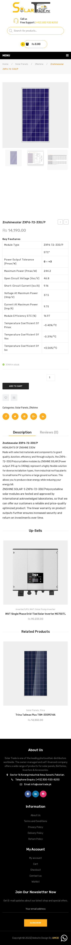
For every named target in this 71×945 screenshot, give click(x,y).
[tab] (22, 432)
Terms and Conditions (35, 821)
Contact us (36, 875)
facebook (28, 794)
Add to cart (15, 386)
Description (22, 432)
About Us (35, 815)
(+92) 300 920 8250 (46, 22)
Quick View (62, 544)
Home (5, 64)
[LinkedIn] (42, 416)
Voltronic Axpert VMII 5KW (66, 222)
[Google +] (33, 416)
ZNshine (39, 64)
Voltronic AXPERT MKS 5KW (60, 222)
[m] (57, 160)
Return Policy (35, 839)
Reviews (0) (49, 432)
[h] (35, 158)
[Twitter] (15, 416)
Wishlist (36, 881)
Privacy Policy (35, 827)
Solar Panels (21, 64)
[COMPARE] (14, 397)
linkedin (35, 794)
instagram (43, 794)
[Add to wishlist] (5, 397)
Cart (35, 864)
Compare (49, 613)
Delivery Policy (35, 833)
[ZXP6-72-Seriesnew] (13, 158)
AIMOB (55, 938)
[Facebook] (5, 416)
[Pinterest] (24, 416)
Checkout (35, 870)
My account (35, 858)
